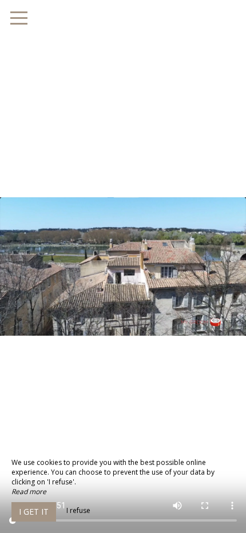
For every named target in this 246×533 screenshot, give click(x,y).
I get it (34, 511)
